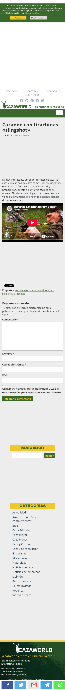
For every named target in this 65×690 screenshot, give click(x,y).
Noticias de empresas (26, 572)
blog (15, 525)
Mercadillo (53, 91)
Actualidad (19, 512)
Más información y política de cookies (22, 13)
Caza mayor (19, 535)
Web (4, 375)
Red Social (11, 91)
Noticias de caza (22, 567)
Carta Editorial (21, 530)
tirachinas (19, 293)
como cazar (21, 290)
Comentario (10, 319)
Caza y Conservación (25, 549)
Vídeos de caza (22, 135)
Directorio (32, 95)
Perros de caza (21, 581)
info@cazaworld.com (12, 663)
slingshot (7, 293)
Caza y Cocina (21, 544)
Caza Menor (19, 539)
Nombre (8, 353)
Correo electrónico (14, 364)
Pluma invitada (21, 586)
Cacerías (33, 91)
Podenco (18, 590)
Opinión (17, 576)
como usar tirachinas (41, 290)
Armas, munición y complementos (24, 519)
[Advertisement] (32, 55)
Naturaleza (19, 562)
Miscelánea (19, 558)
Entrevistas (19, 553)
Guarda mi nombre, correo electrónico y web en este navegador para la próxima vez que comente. (32, 390)
